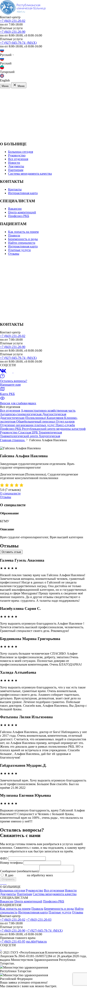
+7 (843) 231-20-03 (38, 919)
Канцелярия (55, 418)
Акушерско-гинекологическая (21, 414)
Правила (14, 235)
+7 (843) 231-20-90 (12, 31)
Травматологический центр (19, 436)
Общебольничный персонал (36, 421)
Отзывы (13, 253)
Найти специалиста (21, 242)
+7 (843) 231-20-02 (12, 20)
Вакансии (15, 208)
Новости (14, 162)
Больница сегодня (20, 151)
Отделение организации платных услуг (28, 425)
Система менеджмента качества (30, 173)
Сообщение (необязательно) (19, 871)
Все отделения (18, 159)
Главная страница (12, 440)
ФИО (3, 858)
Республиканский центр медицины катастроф (54, 428)
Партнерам (15, 170)
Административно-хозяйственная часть (48, 410)
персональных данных (69, 875)
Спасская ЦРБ (28, 432)
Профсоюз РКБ (18, 216)
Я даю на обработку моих (45, 875)
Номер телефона (11, 862)
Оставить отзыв (11, 551)
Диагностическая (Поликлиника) (23, 418)
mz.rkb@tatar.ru (36, 941)
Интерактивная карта (23, 193)
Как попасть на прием (23, 231)
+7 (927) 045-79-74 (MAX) (18, 42)
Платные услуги (19, 250)
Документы (16, 166)
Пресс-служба (65, 425)
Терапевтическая (50, 432)
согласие (20, 875)
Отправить (8, 879)
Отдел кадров (65, 421)
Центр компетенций (22, 212)
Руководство (16, 155)
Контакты (15, 189)
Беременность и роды (23, 239)
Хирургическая (49, 436)
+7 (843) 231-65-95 (12, 941)
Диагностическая (54, 414)
